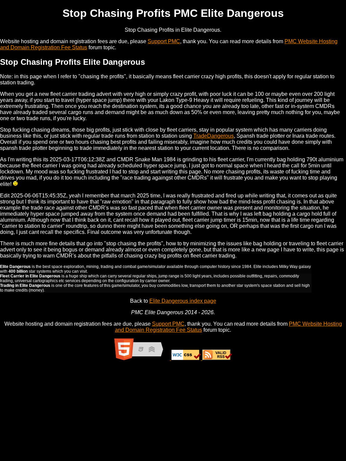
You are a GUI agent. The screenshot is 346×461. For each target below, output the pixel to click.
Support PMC (164, 41)
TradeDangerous (213, 136)
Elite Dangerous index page (182, 301)
